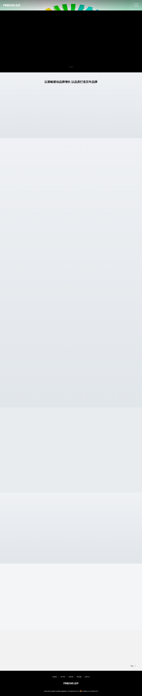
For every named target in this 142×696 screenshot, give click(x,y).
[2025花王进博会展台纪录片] (86, 306)
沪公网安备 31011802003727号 (90, 691)
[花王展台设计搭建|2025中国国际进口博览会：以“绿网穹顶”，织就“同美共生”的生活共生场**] (24, 459)
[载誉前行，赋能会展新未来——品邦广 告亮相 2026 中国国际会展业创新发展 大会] (86, 384)
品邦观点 (54, 676)
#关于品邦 (110, 173)
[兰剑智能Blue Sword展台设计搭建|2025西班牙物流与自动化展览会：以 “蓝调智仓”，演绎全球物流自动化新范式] (64, 258)
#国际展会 (98, 173)
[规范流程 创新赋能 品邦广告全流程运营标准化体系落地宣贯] (116, 384)
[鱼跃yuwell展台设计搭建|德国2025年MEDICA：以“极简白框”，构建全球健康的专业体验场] (72, 213)
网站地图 (79, 676)
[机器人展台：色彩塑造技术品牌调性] (24, 532)
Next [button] (128, 434)
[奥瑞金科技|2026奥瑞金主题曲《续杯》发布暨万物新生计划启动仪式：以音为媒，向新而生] (117, 459)
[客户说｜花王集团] (86, 345)
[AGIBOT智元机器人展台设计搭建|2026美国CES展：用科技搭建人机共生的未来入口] (68, 165)
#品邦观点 (30, 544)
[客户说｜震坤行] (56, 345)
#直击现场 (24, 360)
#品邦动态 (23, 398)
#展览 (86, 173)
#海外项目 (91, 173)
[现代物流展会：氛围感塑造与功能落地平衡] (86, 532)
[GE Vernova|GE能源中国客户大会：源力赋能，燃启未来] (55, 459)
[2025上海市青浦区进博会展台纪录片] (116, 307)
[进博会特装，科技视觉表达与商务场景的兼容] (55, 532)
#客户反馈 (30, 360)
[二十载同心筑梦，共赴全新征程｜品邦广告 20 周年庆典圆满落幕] (25, 384)
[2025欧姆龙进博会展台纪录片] (25, 306)
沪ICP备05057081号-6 (74, 691)
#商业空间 (50, 400)
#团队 (126, 400)
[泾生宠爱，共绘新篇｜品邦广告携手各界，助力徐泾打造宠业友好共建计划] (55, 384)
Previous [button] (121, 434)
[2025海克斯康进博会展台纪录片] (55, 307)
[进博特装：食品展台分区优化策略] (118, 532)
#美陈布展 (104, 173)
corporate (71, 488)
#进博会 (23, 321)
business (71, 626)
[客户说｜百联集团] (116, 345)
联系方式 (87, 676)
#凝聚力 (29, 398)
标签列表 (71, 676)
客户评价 (63, 676)
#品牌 (79, 360)
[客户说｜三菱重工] (25, 345)
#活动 (18, 398)
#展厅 (18, 544)
